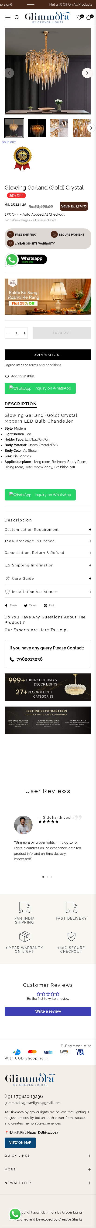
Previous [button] (9, 73)
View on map (20, 1143)
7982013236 (30, 659)
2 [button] (47, 877)
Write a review (48, 1011)
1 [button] (43, 877)
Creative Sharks (70, 1219)
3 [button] (51, 877)
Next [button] (87, 73)
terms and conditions (45, 365)
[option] (48, 71)
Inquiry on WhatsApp (52, 388)
